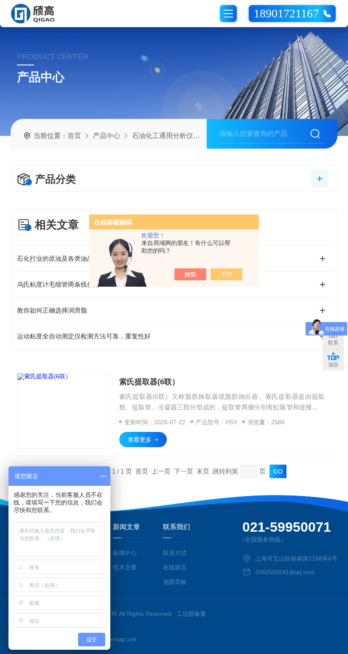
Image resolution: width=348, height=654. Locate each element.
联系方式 (175, 553)
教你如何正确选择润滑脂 (52, 310)
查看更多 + (143, 439)
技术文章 (125, 567)
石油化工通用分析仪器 (166, 135)
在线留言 (175, 567)
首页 (74, 135)
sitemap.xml (120, 639)
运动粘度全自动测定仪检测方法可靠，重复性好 (84, 336)
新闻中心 (125, 553)
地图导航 (175, 581)
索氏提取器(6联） (149, 382)
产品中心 (106, 135)
